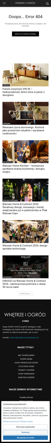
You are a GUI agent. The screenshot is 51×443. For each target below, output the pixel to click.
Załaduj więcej (25, 294)
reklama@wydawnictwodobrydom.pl (24, 337)
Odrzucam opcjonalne (25, 427)
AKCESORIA (6, 123)
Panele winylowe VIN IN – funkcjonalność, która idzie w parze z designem (23, 92)
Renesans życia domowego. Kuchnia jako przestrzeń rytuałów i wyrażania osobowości (23, 130)
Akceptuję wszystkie (25, 438)
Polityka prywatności (11, 421)
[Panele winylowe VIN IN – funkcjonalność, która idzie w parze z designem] (25, 74)
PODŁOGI (6, 85)
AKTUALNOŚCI (7, 162)
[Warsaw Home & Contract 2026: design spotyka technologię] (25, 231)
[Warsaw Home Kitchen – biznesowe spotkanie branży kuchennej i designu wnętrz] (25, 151)
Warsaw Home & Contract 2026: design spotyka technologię (24, 247)
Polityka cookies (26, 421)
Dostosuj (25, 432)
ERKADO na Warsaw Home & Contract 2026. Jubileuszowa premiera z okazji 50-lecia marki (24, 283)
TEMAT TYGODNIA (9, 242)
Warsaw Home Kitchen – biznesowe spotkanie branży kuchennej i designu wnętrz (23, 168)
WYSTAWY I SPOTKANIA (10, 200)
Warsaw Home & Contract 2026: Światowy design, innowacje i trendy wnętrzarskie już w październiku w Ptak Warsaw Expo (24, 209)
